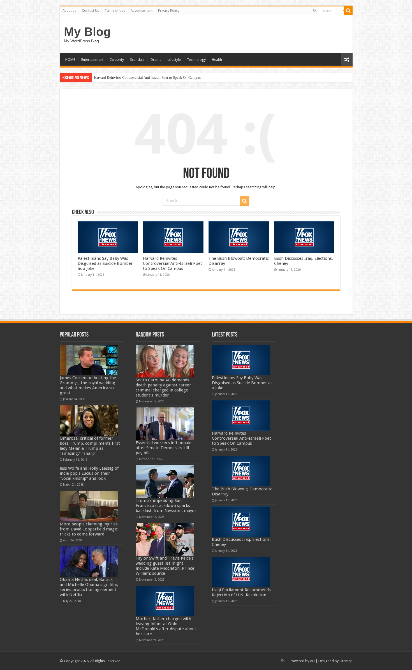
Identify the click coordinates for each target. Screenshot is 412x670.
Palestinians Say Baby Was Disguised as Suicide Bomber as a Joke (105, 263)
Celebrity (117, 59)
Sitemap (346, 661)
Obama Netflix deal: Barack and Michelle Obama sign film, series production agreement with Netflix (89, 587)
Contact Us (90, 11)
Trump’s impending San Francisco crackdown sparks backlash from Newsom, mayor (166, 505)
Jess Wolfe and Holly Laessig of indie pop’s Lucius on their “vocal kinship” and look (89, 473)
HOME (70, 59)
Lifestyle (174, 59)
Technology (196, 59)
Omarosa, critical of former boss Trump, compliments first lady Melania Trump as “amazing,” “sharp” (90, 446)
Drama (156, 59)
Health (217, 59)
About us (69, 11)
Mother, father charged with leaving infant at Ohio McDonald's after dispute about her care (166, 626)
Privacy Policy (168, 11)
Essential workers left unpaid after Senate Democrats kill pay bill (163, 447)
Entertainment (92, 59)
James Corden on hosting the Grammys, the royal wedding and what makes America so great (88, 385)
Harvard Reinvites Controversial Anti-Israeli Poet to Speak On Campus (147, 77)
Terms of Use (115, 11)
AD (312, 661)
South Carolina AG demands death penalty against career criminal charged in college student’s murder (163, 387)
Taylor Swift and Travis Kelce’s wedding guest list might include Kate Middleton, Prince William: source (165, 566)
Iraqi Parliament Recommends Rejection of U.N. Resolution (241, 592)
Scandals (137, 59)
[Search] (348, 10)
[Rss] (315, 11)
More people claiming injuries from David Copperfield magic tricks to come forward (89, 529)
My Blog (87, 31)
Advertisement (141, 11)
